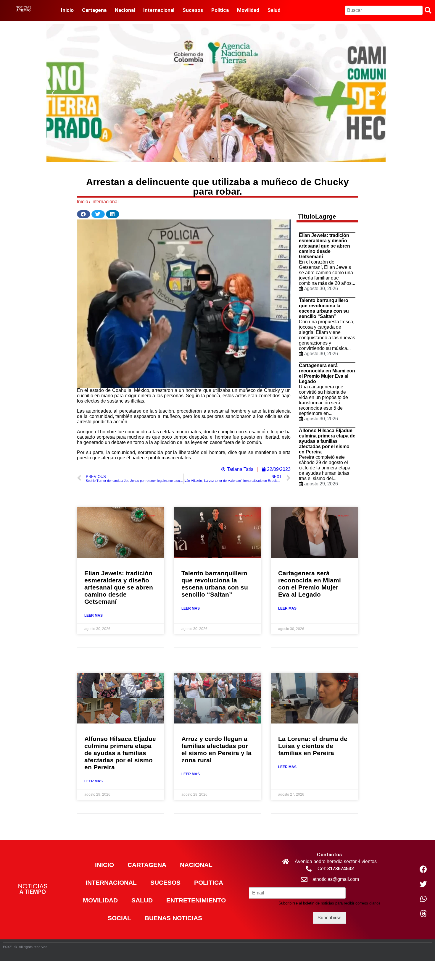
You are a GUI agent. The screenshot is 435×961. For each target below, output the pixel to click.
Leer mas (93, 615)
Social (119, 918)
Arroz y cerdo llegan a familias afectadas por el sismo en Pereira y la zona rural (216, 749)
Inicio (104, 864)
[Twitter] (423, 884)
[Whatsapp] (423, 898)
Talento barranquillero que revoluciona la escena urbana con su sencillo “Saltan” (324, 308)
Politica (208, 882)
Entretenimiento (196, 900)
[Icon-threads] (423, 913)
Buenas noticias (173, 918)
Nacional (196, 864)
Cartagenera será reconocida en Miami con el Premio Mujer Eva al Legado (327, 373)
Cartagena (147, 864)
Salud (142, 900)
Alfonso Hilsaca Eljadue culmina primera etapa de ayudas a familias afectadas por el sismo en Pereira (327, 441)
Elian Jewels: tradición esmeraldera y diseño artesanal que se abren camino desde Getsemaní (324, 246)
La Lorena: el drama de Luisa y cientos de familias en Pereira (312, 745)
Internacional (105, 201)
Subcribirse (329, 917)
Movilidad (100, 900)
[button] (208, 158)
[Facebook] (423, 869)
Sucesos (165, 882)
